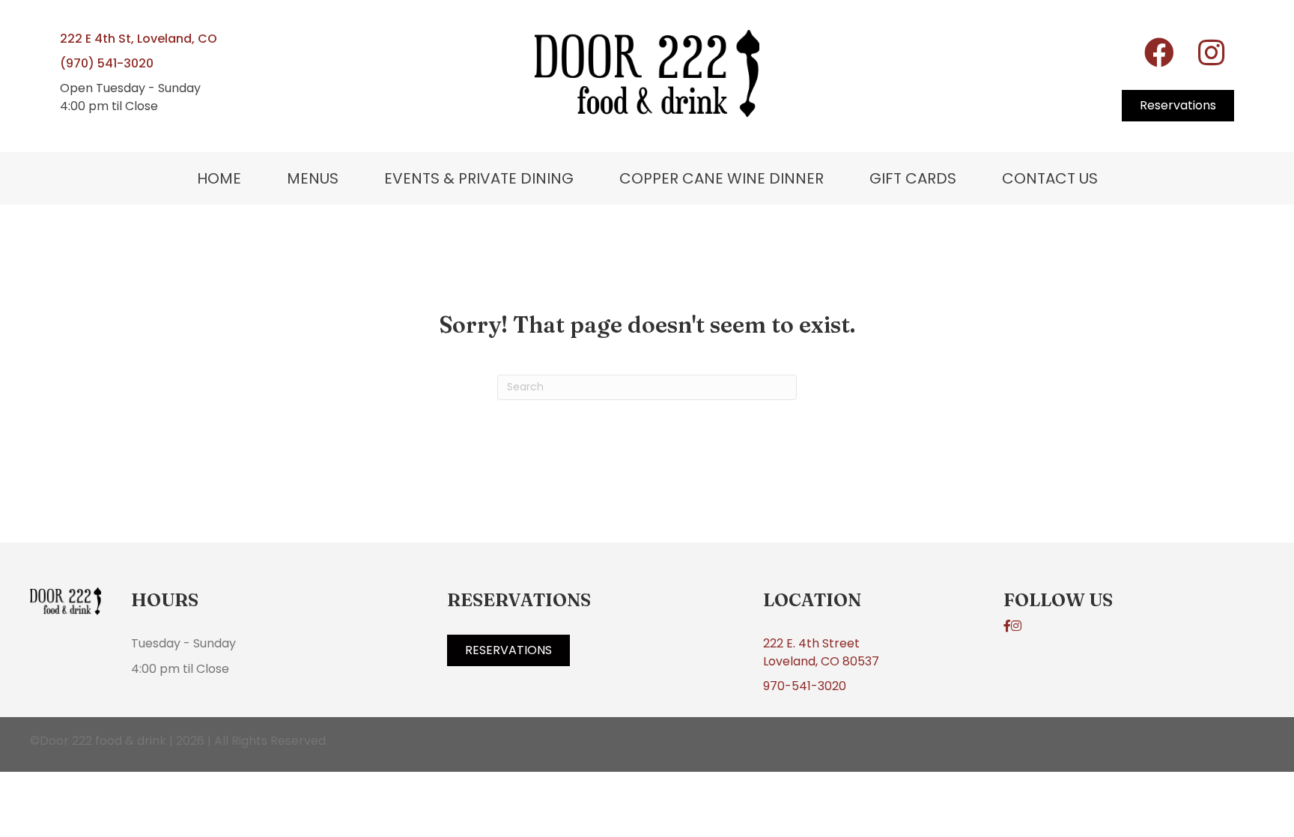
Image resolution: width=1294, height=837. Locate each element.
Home (219, 178)
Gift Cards (912, 178)
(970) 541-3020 (107, 63)
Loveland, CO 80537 (821, 661)
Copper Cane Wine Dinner (721, 178)
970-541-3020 (804, 686)
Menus (312, 178)
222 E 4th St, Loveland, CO (138, 38)
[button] (1159, 52)
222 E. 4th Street (811, 643)
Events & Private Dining (479, 178)
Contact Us (1050, 178)
